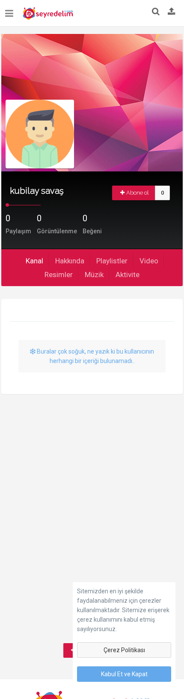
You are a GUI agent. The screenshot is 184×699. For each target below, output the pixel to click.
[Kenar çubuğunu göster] (11, 10)
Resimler (59, 274)
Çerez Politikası (124, 650)
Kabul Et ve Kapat (124, 674)
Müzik (94, 274)
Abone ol (137, 192)
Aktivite (127, 274)
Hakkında (69, 260)
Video (148, 260)
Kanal (34, 260)
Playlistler (112, 260)
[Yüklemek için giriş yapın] (171, 12)
